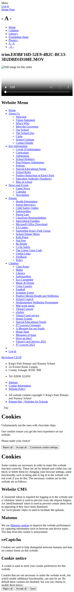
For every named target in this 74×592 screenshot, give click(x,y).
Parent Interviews (26, 204)
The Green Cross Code (29, 250)
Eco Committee (24, 279)
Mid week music (25, 305)
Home (12, 27)
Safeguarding (23, 211)
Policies (20, 165)
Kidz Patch (22, 237)
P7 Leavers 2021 (25, 344)
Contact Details (24, 142)
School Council (24, 299)
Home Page (8, 9)
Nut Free (21, 240)
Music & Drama (25, 282)
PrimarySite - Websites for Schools (28, 401)
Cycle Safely (23, 247)
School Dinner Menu (28, 234)
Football (20, 289)
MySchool (7, 357)
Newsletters (22, 194)
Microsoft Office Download (31, 224)
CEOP (18, 357)
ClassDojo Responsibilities (31, 217)
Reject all (8, 447)
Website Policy (17, 388)
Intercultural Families (28, 221)
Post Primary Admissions (30, 162)
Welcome (21, 116)
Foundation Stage (19, 37)
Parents (13, 198)
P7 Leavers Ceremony (28, 325)
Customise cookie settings (44, 447)
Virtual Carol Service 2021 (31, 341)
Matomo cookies (19, 525)
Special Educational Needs (31, 168)
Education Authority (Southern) (34, 178)
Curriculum (22, 152)
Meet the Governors (27, 126)
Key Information (18, 146)
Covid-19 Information (28, 149)
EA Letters (22, 227)
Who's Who (22, 123)
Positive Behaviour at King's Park (35, 175)
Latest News (23, 188)
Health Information (26, 201)
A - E (12, 43)
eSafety (20, 312)
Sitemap (13, 382)
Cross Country (24, 286)
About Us (14, 113)
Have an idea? (24, 338)
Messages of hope (26, 335)
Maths (19, 269)
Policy (19, 260)
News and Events (19, 185)
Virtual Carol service (27, 315)
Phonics (13, 40)
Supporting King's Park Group (33, 230)
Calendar (21, 191)
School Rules (23, 172)
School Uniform (25, 139)
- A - (11, 46)
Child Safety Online (27, 208)
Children (13, 30)
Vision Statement (25, 120)
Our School (22, 129)
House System (24, 318)
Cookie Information (20, 385)
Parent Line (22, 214)
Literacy (13, 33)
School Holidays (25, 159)
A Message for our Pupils (30, 328)
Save (33, 588)
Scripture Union (25, 292)
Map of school (24, 181)
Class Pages (22, 266)
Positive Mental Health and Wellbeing (37, 295)
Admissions (22, 155)
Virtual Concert (24, 308)
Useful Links (23, 253)
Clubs (19, 136)
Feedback (21, 256)
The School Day (25, 133)
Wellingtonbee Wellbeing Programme (37, 302)
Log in (5, 6)
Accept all (21, 447)
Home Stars (22, 331)
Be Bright (21, 243)
